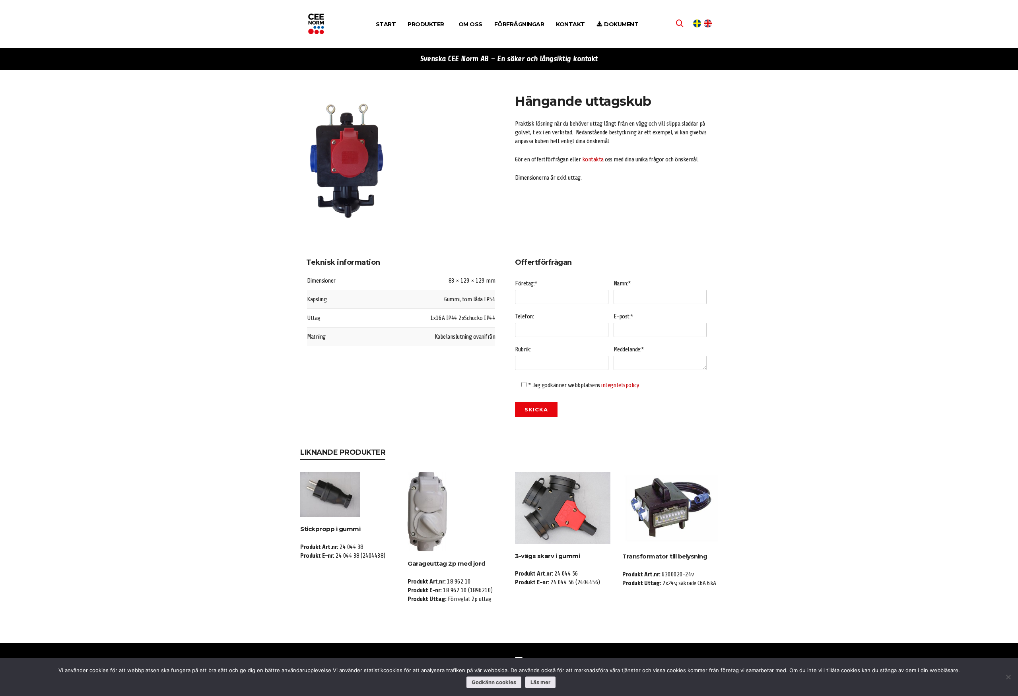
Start (386, 24)
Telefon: (524, 316)
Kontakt (570, 24)
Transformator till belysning (664, 556)
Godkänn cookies (494, 682)
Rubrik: (523, 349)
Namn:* (622, 283)
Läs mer (540, 682)
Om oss (470, 24)
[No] (1008, 677)
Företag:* (526, 283)
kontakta (593, 159)
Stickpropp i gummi (330, 529)
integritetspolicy (620, 385)
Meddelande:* (629, 349)
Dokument (621, 24)
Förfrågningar (519, 24)
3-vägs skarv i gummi (547, 556)
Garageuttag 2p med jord (447, 563)
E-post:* (623, 316)
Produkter (426, 24)
